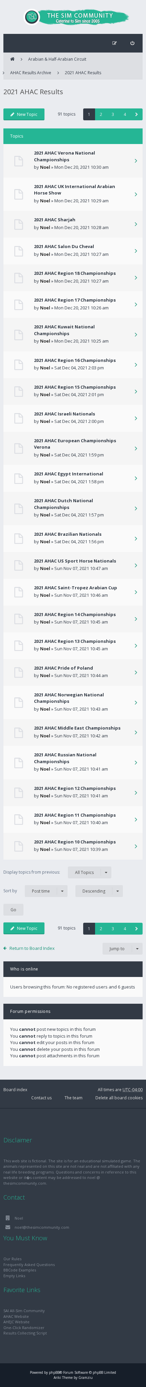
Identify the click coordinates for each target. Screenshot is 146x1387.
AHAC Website (16, 1316)
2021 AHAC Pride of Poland (63, 668)
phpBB (54, 1372)
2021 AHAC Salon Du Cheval (64, 246)
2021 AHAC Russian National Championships (65, 758)
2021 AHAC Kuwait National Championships (64, 330)
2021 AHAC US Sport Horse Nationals (75, 561)
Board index (15, 1090)
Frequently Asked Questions (29, 1264)
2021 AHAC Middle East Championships (77, 728)
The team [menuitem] (74, 1098)
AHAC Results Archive (30, 73)
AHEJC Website (16, 1321)
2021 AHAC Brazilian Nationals (68, 534)
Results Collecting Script (25, 1332)
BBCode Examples (19, 1269)
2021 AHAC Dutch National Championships (63, 503)
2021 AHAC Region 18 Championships (75, 273)
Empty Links (14, 1275)
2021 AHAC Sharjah (54, 220)
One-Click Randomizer (23, 1327)
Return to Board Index (32, 948)
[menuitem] (132, 43)
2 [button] (101, 114)
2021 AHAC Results (83, 73)
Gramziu (85, 1377)
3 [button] (113, 114)
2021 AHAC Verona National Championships (64, 156)
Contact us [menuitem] (41, 1098)
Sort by (26, 891)
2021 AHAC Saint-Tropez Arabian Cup (75, 588)
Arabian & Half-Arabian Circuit (57, 59)
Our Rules (12, 1258)
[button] (137, 114)
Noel (45, 167)
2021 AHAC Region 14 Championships (75, 614)
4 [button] (125, 114)
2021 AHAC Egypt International (68, 474)
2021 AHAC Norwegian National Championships (69, 698)
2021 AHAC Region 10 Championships (75, 842)
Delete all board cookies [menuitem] (119, 1098)
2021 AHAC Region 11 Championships (75, 815)
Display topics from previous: (48, 872)
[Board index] (73, 16)
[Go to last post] (135, 161)
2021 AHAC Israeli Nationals (64, 414)
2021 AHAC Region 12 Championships (75, 788)
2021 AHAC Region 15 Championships (75, 387)
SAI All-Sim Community (24, 1310)
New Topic (27, 114)
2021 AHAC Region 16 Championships (75, 360)
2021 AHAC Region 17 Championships (75, 300)
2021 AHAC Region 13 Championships (75, 641)
